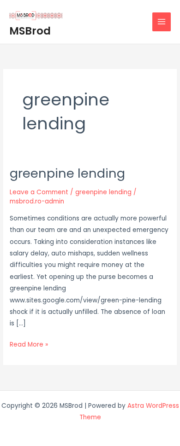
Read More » (29, 345)
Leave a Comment (39, 192)
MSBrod (30, 30)
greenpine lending (67, 173)
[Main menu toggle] (161, 21)
